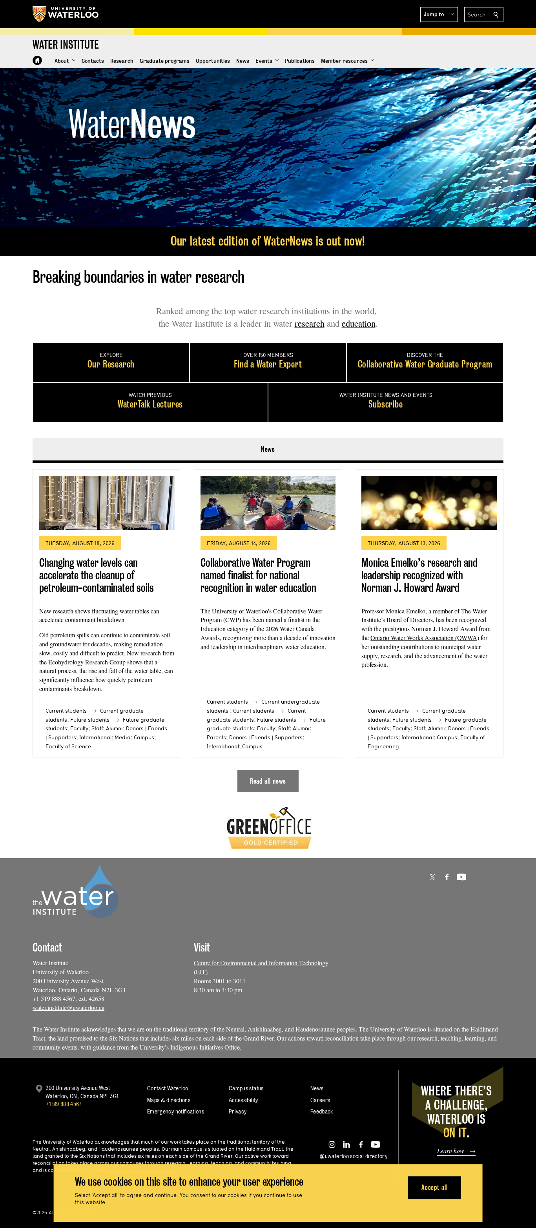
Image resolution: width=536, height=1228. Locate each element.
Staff (97, 728)
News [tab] (268, 449)
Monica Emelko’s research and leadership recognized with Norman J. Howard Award (419, 575)
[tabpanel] (268, 627)
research (310, 323)
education (359, 323)
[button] (439, 14)
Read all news (268, 781)
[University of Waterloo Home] (66, 14)
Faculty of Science (68, 746)
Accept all (434, 1187)
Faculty (79, 728)
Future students (89, 720)
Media (123, 737)
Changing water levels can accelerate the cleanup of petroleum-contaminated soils (96, 575)
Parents (216, 737)
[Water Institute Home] (37, 60)
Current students (66, 711)
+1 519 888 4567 (64, 1104)
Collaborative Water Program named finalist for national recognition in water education (258, 575)
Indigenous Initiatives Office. (205, 1047)
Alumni (114, 728)
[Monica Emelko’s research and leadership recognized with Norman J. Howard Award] (429, 503)
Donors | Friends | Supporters (266, 737)
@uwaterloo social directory (353, 1156)
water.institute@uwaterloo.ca (68, 1007)
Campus (144, 737)
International (95, 737)
